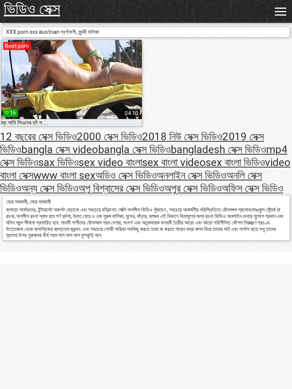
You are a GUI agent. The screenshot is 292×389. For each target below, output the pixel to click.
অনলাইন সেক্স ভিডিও (191, 175)
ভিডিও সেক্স (32, 9)
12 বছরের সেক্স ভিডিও (38, 136)
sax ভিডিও (58, 162)
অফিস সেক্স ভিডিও (252, 188)
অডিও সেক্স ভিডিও (126, 175)
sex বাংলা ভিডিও (235, 162)
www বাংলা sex (64, 175)
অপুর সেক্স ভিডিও (193, 188)
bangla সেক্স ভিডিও (134, 149)
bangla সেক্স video (59, 149)
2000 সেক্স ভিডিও (109, 136)
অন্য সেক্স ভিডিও (49, 188)
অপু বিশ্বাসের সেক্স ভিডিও (121, 188)
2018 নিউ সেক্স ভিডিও (182, 136)
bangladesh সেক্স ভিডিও (218, 149)
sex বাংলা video (174, 162)
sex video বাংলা (110, 162)
